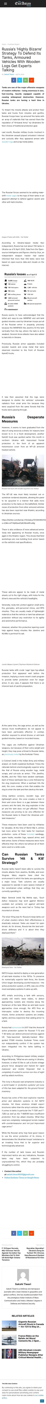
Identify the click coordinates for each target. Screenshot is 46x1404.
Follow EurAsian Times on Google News (21, 1177)
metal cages (11, 195)
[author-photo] (23, 1281)
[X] (19, 80)
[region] (23, 26)
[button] (5, 3)
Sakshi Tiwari (9, 74)
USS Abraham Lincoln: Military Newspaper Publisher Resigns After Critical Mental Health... (30, 1354)
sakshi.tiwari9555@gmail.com (20, 1174)
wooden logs (7, 142)
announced (17, 1027)
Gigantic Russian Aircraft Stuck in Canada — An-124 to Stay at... (31, 1324)
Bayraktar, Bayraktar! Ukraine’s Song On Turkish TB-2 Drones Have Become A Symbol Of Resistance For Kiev (34, 1253)
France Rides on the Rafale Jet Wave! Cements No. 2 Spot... (29, 1338)
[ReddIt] (31, 80)
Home (4, 44)
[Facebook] (13, 80)
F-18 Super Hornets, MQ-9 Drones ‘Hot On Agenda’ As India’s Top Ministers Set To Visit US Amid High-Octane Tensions (11, 1254)
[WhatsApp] (25, 80)
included (30, 834)
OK (42, 1401)
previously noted (11, 754)
